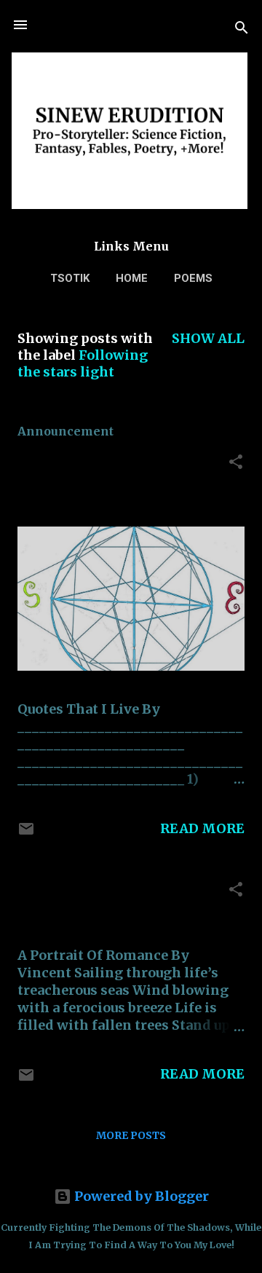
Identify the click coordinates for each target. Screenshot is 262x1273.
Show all (208, 338)
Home (132, 278)
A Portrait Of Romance (93, 889)
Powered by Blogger (140, 1196)
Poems (193, 278)
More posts (131, 1135)
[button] (236, 464)
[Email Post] (26, 832)
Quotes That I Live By (94, 462)
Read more (202, 828)
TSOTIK (70, 278)
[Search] (241, 29)
